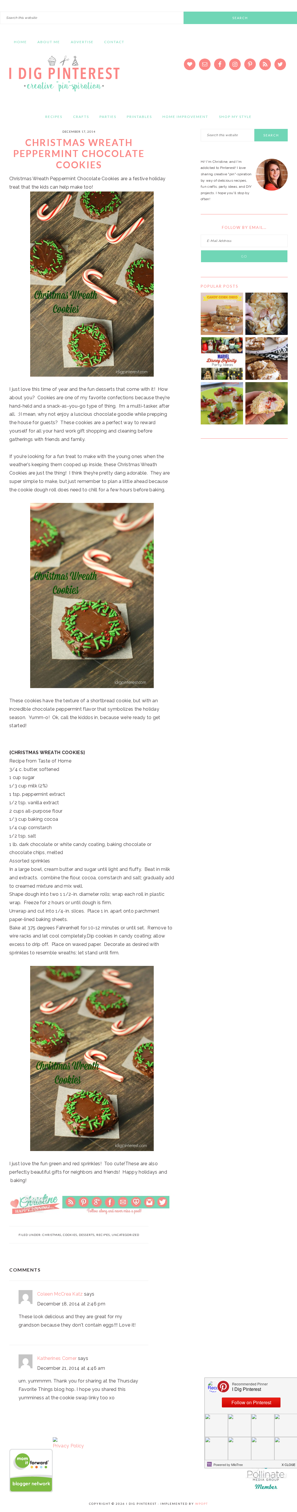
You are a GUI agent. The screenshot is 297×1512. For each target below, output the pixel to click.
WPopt (201, 1503)
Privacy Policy (68, 1446)
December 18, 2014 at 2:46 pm (71, 1304)
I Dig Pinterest (64, 77)
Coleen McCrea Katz (60, 1294)
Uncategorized (125, 1234)
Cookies (70, 1234)
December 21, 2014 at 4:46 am (71, 1368)
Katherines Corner (57, 1358)
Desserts (87, 1234)
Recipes (103, 1234)
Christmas (51, 1234)
